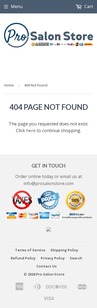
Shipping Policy (64, 250)
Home (9, 85)
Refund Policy (23, 258)
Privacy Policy (53, 258)
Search (76, 258)
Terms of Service (30, 250)
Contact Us (46, 266)
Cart (88, 6)
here (31, 130)
